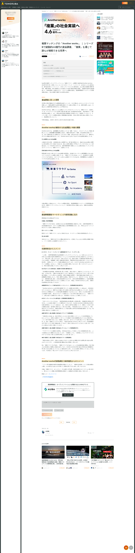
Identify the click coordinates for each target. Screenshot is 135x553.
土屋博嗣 (47, 431)
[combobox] (126, 7)
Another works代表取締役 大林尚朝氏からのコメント (55, 76)
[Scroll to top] (131, 548)
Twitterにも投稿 (59, 410)
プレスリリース (52, 374)
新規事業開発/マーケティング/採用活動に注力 (53, 71)
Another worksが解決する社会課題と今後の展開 (54, 68)
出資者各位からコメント (48, 73)
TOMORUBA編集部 (48, 377)
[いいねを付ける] (93, 433)
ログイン (53, 418)
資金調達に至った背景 (48, 65)
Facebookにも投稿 (48, 410)
